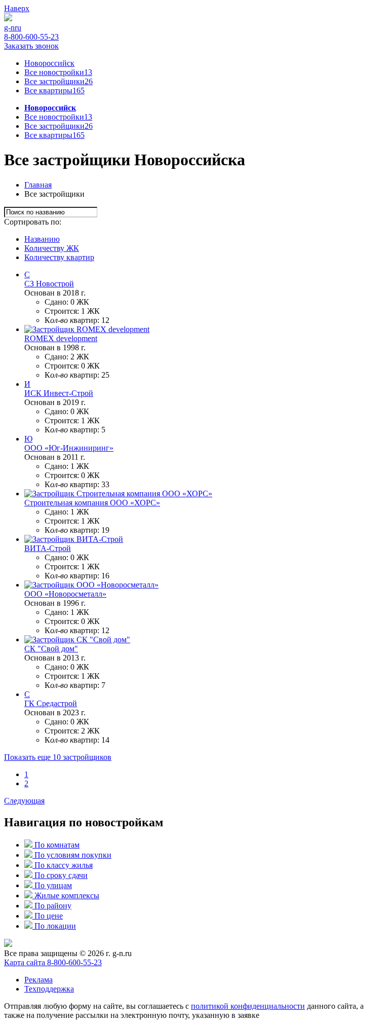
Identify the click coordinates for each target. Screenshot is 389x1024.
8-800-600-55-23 (31, 36)
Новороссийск (49, 63)
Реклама (38, 979)
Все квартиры (54, 90)
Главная (38, 184)
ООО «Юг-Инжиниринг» (68, 448)
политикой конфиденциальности (248, 1006)
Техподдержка (49, 988)
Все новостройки (58, 72)
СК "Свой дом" (51, 648)
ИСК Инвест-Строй (58, 393)
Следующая (24, 800)
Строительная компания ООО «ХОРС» (92, 502)
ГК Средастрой (50, 703)
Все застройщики (58, 81)
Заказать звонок (31, 46)
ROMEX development (60, 338)
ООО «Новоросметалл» (65, 594)
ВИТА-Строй (47, 548)
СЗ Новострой (49, 283)
